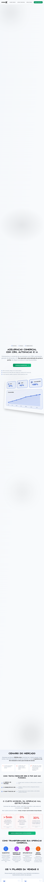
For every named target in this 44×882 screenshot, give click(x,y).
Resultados (29, 2)
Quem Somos (13, 2)
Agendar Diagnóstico (38, 2)
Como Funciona (21, 2)
